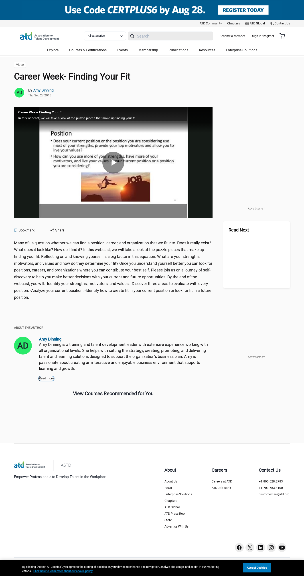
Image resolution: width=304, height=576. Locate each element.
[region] (152, 568)
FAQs (168, 488)
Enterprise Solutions (178, 494)
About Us (170, 481)
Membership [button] (148, 50)
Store (168, 520)
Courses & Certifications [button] (88, 50)
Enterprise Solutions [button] (241, 50)
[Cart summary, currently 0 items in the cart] (284, 36)
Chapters (170, 500)
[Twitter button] (249, 547)
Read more (46, 378)
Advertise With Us (176, 526)
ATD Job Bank (221, 488)
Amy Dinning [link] (43, 90)
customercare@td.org (274, 494)
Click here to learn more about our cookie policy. (63, 571)
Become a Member (232, 36)
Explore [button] (53, 50)
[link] (211, 23)
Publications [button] (178, 50)
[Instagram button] (271, 547)
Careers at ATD (222, 481)
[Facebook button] (239, 547)
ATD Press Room (175, 513)
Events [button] (122, 50)
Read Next (239, 230)
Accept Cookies (257, 567)
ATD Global (172, 507)
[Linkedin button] (260, 547)
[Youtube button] (282, 547)
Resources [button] (207, 50)
